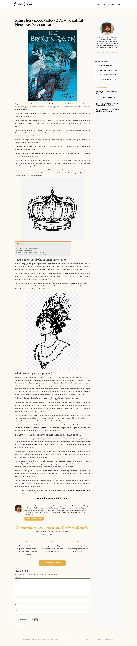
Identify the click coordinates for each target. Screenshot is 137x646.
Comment (18, 577)
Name (17, 597)
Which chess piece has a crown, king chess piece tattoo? (30, 252)
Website (17, 610)
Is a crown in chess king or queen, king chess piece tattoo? (30, 254)
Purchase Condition (48, 639)
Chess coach (47, 506)
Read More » (98, 94)
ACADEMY (120, 4)
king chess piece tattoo (51, 113)
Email (17, 604)
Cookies (40, 639)
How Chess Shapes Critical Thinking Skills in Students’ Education (107, 110)
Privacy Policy (26, 639)
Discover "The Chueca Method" (107, 53)
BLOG (99, 4)
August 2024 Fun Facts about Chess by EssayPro (107, 92)
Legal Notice (34, 639)
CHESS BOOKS (109, 4)
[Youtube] (76, 639)
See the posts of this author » (34, 518)
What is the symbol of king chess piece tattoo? (27, 248)
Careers (56, 639)
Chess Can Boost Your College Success (105, 98)
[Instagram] (71, 639)
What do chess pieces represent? (24, 250)
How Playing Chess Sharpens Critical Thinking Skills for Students (107, 104)
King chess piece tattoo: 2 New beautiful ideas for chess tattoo (49, 22)
